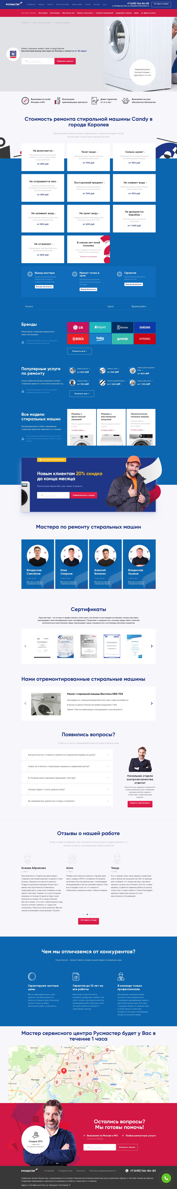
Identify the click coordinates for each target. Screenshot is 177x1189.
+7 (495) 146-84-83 (138, 3)
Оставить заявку (161, 4)
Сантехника (55, 13)
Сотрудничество (65, 1156)
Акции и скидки (77, 4)
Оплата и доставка (62, 4)
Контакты (96, 4)
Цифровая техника (124, 13)
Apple (136, 13)
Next (152, 646)
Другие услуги (150, 13)
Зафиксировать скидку (84, 495)
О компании (31, 4)
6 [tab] (94, 900)
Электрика (43, 13)
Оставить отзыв (88, 905)
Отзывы (87, 4)
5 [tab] (92, 900)
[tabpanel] (43, 873)
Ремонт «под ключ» (85, 13)
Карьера (41, 4)
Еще (104, 5)
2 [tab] (84, 900)
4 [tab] (89, 900)
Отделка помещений (104, 13)
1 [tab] (82, 900)
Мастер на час (68, 13)
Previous (25, 646)
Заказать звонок (65, 61)
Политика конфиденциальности (102, 1156)
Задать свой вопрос (140, 803)
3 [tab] (87, 900)
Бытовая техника (28, 13)
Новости (50, 4)
